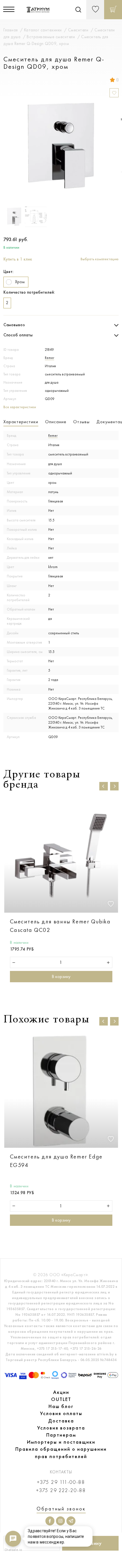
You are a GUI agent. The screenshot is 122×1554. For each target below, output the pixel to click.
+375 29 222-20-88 (61, 1490)
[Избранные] (95, 9)
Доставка (61, 1421)
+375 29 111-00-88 (61, 1482)
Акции (61, 1392)
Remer (49, 358)
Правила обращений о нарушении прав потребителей (61, 1452)
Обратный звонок (61, 1509)
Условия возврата (61, 1428)
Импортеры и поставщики (61, 1442)
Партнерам (61, 1435)
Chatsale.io (13, 1550)
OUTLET (61, 1399)
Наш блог (61, 1406)
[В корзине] (113, 9)
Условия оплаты (61, 1413)
